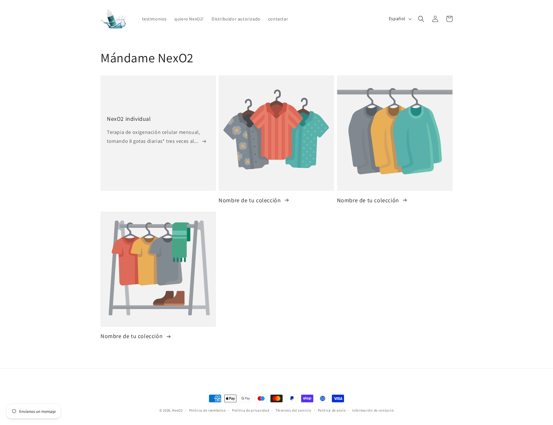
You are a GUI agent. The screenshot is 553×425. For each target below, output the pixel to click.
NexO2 (177, 410)
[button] (421, 19)
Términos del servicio (293, 410)
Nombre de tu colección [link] (250, 200)
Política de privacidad (250, 410)
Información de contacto (373, 410)
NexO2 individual (129, 118)
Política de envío (332, 410)
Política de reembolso (207, 410)
